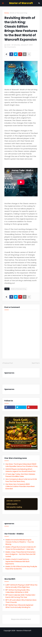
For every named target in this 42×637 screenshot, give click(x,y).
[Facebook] (11, 54)
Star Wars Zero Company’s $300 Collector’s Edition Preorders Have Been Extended (20, 486)
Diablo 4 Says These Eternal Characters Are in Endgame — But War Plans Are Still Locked (20, 554)
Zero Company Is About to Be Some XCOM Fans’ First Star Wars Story (21, 480)
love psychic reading (14, 507)
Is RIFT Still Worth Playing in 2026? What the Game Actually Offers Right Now (21, 586)
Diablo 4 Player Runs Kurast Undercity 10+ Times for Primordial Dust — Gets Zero (20, 548)
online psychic (11, 504)
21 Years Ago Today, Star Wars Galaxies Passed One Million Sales (20, 475)
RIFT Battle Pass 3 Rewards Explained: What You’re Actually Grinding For (19, 606)
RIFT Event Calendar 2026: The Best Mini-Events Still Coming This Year (20, 596)
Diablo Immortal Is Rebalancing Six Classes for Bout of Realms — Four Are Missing (19, 542)
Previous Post (8, 363)
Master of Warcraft (21, 3)
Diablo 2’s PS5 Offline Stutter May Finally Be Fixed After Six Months (21, 567)
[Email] (24, 54)
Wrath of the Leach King (18, 13)
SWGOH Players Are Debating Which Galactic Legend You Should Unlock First (20, 470)
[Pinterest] (20, 54)
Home (6, 13)
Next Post (35, 363)
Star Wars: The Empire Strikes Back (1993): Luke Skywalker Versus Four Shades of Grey (21, 465)
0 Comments (11, 47)
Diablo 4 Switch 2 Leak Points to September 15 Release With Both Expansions (17, 561)
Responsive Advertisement (21, 619)
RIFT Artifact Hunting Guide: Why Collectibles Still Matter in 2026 (17, 591)
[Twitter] (16, 54)
